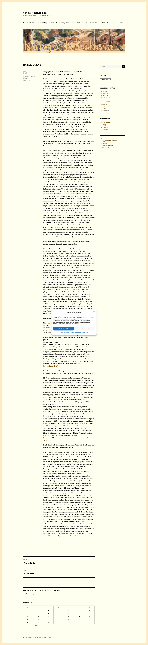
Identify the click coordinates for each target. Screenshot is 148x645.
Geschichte (93, 23)
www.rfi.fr (47, 440)
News (52, 23)
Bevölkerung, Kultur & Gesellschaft (68, 23)
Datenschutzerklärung (75, 332)
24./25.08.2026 (105, 96)
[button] (94, 312)
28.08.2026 (104, 91)
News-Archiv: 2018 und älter (109, 140)
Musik (121, 23)
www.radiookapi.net (50, 366)
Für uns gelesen (105, 122)
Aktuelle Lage (43, 23)
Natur (113, 23)
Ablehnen (85, 328)
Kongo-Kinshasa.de (35, 12)
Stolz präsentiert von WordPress (44, 637)
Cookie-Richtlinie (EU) (107, 147)
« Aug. (37, 625)
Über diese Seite (28, 23)
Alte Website (104, 138)
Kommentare (104, 124)
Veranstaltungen (105, 129)
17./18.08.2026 (105, 100)
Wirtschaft (104, 23)
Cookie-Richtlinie (64, 332)
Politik (84, 23)
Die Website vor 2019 (28, 594)
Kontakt (103, 142)
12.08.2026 (104, 104)
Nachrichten (26, 83)
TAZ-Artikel (104, 128)
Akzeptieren (63, 328)
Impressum (85, 332)
